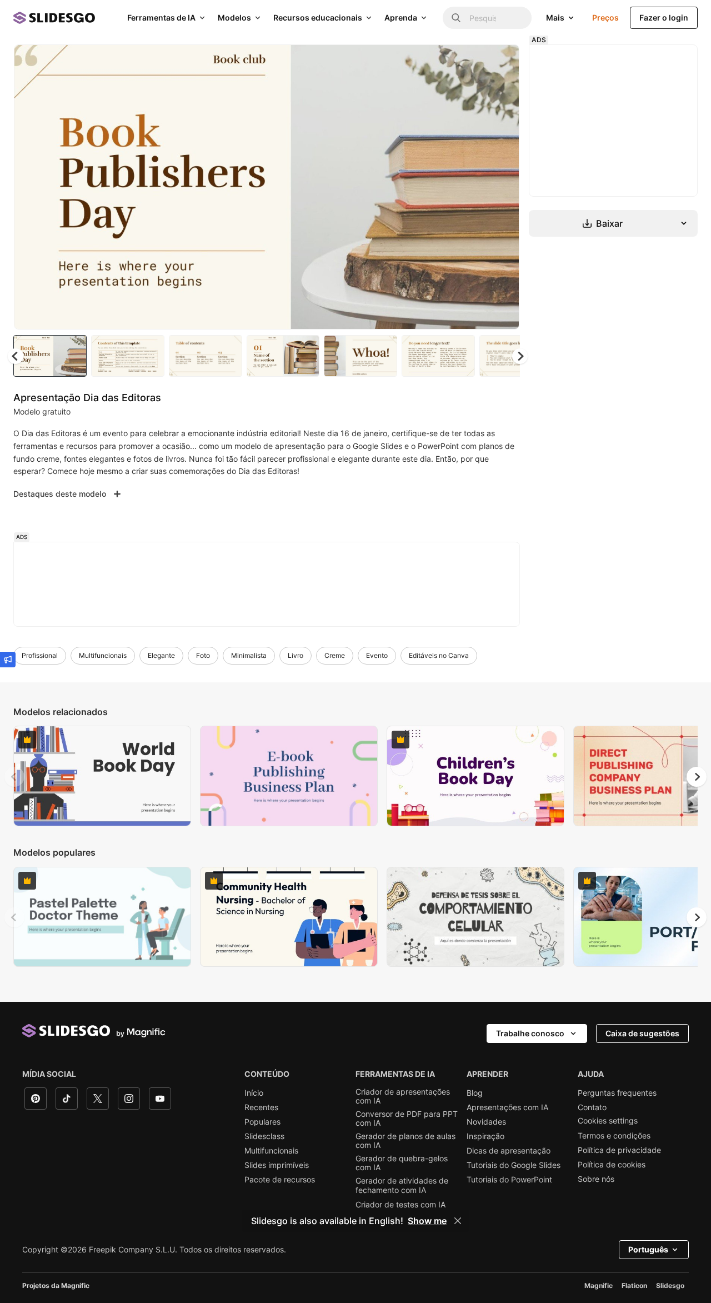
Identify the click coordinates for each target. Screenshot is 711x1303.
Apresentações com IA (507, 1107)
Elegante (161, 655)
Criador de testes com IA (400, 1204)
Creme (334, 655)
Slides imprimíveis (276, 1165)
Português (648, 1249)
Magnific (598, 1285)
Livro (295, 655)
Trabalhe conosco (530, 1033)
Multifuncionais (103, 655)
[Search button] (456, 18)
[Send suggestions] (8, 659)
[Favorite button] (471, 62)
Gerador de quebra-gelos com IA (402, 1163)
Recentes (261, 1107)
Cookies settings (608, 1120)
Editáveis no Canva (439, 655)
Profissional (40, 655)
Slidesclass (264, 1136)
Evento (377, 655)
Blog (475, 1093)
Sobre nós (596, 1179)
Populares (262, 1121)
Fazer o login (663, 17)
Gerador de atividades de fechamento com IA (402, 1185)
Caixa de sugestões (642, 1033)
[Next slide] (503, 187)
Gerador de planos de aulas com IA (405, 1141)
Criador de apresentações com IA (403, 1096)
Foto (203, 655)
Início (253, 1093)
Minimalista (249, 655)
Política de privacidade (619, 1150)
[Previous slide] (14, 777)
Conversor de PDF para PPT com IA (407, 1118)
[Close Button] (458, 1221)
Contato (592, 1107)
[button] (520, 356)
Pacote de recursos (279, 1179)
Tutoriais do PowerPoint (509, 1179)
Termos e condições (614, 1135)
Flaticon (634, 1285)
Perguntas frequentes (617, 1093)
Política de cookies (611, 1164)
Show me (427, 1221)
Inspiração (485, 1136)
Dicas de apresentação (508, 1150)
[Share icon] (500, 62)
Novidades (486, 1121)
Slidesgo (670, 1285)
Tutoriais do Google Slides (513, 1165)
